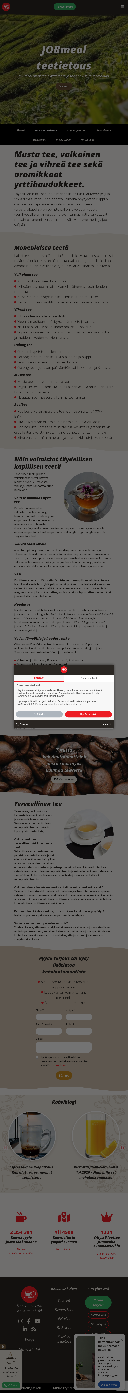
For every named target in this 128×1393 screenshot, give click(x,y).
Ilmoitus (39, 677)
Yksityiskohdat (89, 678)
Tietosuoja (107, 724)
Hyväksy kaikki (88, 714)
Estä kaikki (40, 714)
